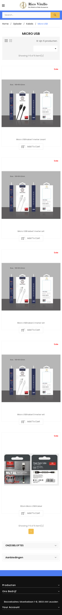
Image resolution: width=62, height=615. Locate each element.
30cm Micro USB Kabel (31, 506)
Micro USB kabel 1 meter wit (31, 231)
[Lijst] (10, 41)
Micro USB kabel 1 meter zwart (31, 139)
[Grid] (6, 41)
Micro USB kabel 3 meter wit (31, 414)
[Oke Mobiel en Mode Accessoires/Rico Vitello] (31, 595)
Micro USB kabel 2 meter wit (31, 323)
